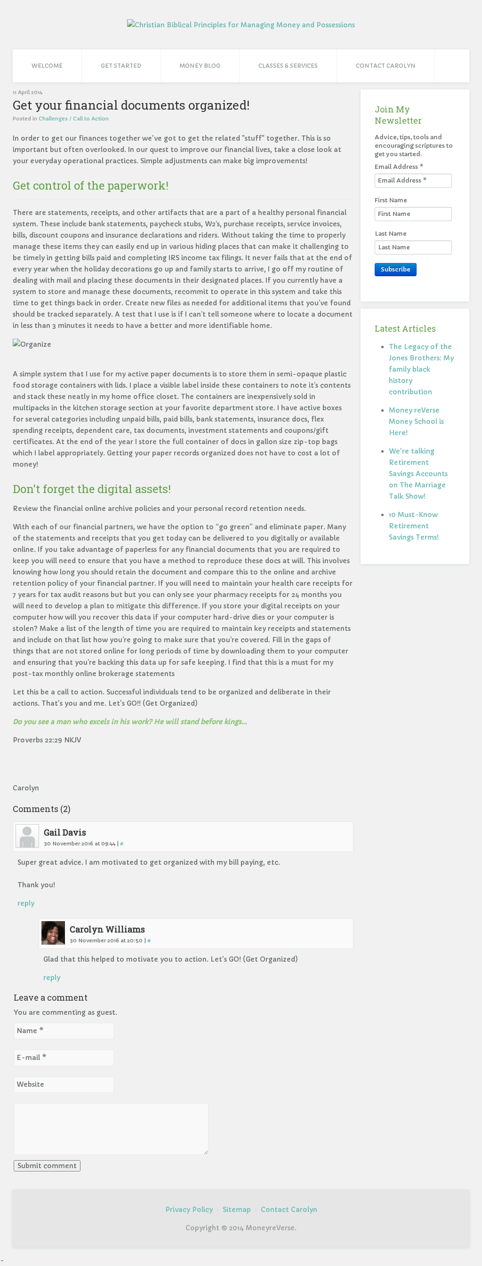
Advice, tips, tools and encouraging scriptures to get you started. (414, 145)
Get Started (121, 65)
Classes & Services (288, 65)
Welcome (47, 65)
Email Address (399, 167)
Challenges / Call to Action (74, 118)
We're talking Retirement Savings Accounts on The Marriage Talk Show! (418, 474)
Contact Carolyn (386, 65)
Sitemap (237, 1209)
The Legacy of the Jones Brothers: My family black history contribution (421, 369)
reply (25, 903)
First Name (391, 200)
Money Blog (199, 65)
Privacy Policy (189, 1209)
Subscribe (395, 269)
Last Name (391, 234)
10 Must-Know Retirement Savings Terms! (414, 525)
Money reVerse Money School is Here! (416, 421)
